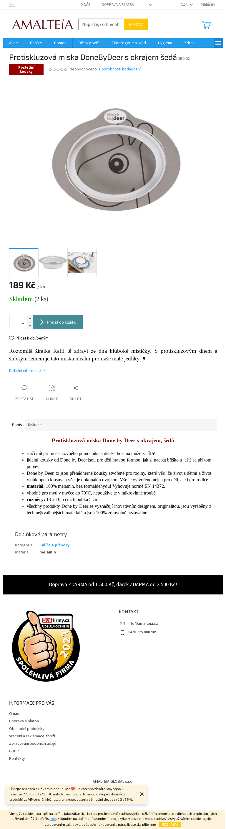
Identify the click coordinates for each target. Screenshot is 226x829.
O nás (85, 4)
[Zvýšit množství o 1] (30, 318)
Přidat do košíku (62, 321)
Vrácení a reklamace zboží (32, 736)
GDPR (14, 751)
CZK (184, 4)
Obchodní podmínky (26, 729)
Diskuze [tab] (35, 425)
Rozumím (170, 824)
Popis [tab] (17, 425)
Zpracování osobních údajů (32, 743)
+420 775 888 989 (142, 632)
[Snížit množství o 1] (30, 325)
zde (53, 818)
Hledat (136, 24)
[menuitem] (13, 43)
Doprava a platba (118, 4)
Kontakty (17, 759)
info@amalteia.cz (143, 624)
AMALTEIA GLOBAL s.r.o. (113, 781)
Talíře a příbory (54, 545)
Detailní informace (25, 371)
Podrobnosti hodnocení (120, 69)
